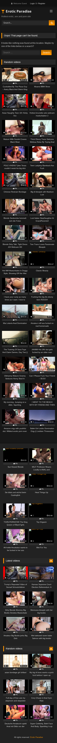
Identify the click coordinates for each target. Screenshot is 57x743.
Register (41, 3)
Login (32, 3)
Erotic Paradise (18, 11)
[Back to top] (49, 735)
